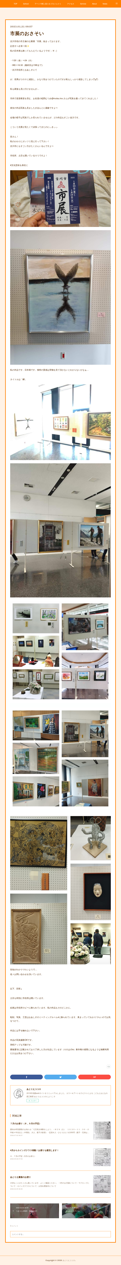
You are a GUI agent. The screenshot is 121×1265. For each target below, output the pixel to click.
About (94, 3)
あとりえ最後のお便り (20, 1176)
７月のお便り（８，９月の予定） (25, 1123)
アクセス (70, 3)
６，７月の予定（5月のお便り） (23, 1156)
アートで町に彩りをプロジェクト (48, 3)
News (105, 3)
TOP (15, 3)
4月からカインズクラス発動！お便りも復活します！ (34, 1150)
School (26, 3)
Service (83, 3)
